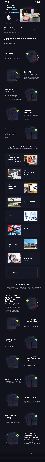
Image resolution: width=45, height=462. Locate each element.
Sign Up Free (15, 12)
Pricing (11, 1)
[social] (29, 453)
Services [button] (18, 1)
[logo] (2, 453)
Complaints (32, 1)
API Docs (25, 1)
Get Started (39, 2)
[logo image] (7, 2)
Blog (35, 1)
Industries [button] (22, 1)
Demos (28, 1)
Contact (15, 1)
